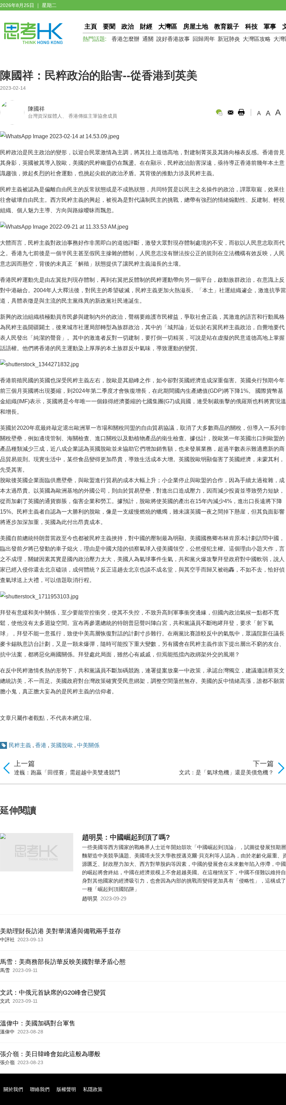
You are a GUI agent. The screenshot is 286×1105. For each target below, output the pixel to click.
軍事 (270, 26)
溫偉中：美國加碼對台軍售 (37, 1023)
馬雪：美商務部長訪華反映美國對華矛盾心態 (63, 961)
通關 (147, 39)
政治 (127, 26)
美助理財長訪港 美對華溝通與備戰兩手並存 (60, 931)
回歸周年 (204, 39)
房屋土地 (195, 26)
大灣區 (167, 26)
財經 (146, 26)
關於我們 (13, 1089)
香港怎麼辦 (126, 39)
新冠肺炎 (229, 39)
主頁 (90, 26)
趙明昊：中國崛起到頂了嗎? (126, 837)
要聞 (109, 26)
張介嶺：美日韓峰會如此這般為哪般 (50, 1054)
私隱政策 (93, 1089)
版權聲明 (66, 1089)
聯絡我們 (40, 1089)
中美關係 (88, 745)
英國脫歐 (62, 745)
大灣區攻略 (257, 39)
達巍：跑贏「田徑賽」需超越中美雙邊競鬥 (67, 772)
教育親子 (226, 26)
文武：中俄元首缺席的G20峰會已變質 (53, 992)
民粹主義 (20, 745)
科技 (251, 26)
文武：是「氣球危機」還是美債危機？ (226, 772)
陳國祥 (36, 109)
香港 (40, 745)
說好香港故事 (173, 39)
